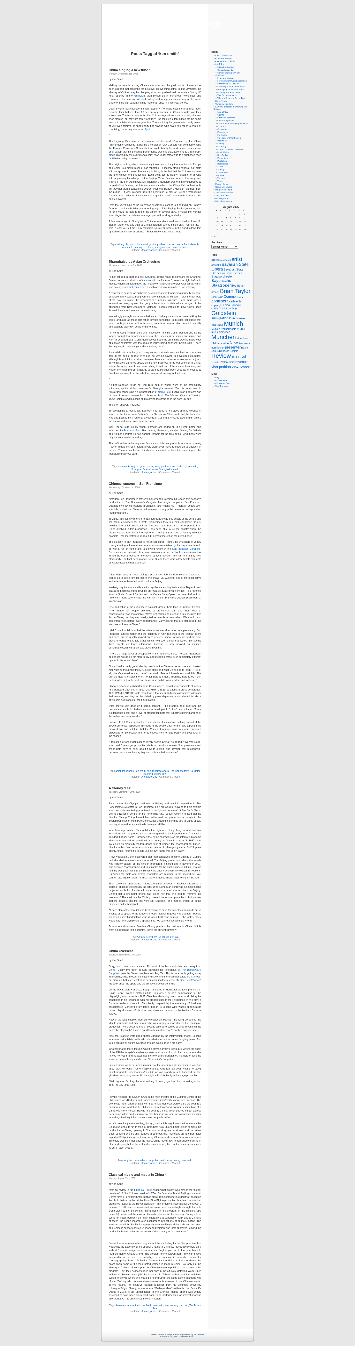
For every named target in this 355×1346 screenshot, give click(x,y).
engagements (219, 308)
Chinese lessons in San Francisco (135, 483)
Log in (218, 377)
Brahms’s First (132, 430)
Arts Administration (226, 67)
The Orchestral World (227, 95)
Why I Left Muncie (223, 201)
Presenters (222, 158)
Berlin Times (221, 101)
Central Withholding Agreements (232, 123)
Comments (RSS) (186, 1337)
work (246, 367)
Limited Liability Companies (230, 149)
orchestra (245, 343)
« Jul (213, 237)
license (240, 318)
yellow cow (160, 773)
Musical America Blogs (177, 23)
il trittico (181, 466)
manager (217, 324)
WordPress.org (222, 386)
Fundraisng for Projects (228, 84)
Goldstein (223, 313)
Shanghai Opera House (144, 469)
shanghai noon (162, 247)
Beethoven (238, 285)
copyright (216, 305)
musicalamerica (220, 332)
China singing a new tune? (129, 70)
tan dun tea (172, 936)
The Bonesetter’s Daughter (185, 771)
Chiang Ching (145, 936)
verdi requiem (180, 247)
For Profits (222, 135)
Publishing (222, 161)
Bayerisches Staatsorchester (226, 275)
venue (243, 362)
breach (215, 292)
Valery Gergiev (229, 362)
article (112, 155)
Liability (220, 143)
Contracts (221, 126)
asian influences (124, 771)
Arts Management (225, 120)
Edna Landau (232, 305)
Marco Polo (164, 392)
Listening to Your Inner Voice (231, 86)
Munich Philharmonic (223, 328)
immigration (219, 318)
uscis (216, 361)
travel (242, 356)
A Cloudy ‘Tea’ (120, 788)
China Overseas (121, 951)
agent (215, 259)
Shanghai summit (169, 469)
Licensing (221, 146)
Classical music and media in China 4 (138, 1174)
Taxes (220, 167)
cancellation (217, 297)
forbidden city (191, 244)
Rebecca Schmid (228, 351)
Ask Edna (219, 64)
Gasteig (232, 308)
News (235, 343)
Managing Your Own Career (230, 89)
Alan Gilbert (225, 260)
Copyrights (222, 129)
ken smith (127, 247)
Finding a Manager (226, 78)
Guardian (139, 95)
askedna (216, 265)
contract (218, 301)
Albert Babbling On (224, 58)
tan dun (184, 1305)
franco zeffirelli (143, 1305)
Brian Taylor (235, 291)
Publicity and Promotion (228, 92)
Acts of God (222, 112)
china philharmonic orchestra (166, 244)
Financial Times (143, 1190)
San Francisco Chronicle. (186, 548)
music (241, 328)
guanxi (112, 323)
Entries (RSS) (166, 1337)
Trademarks (222, 172)
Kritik (232, 318)
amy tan (128, 1160)
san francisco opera (158, 771)
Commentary (233, 296)
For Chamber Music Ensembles (232, 81)
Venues (221, 178)
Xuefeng (148, 773)
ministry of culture (143, 247)
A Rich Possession (224, 55)
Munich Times (221, 184)
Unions (220, 175)
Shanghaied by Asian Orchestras (134, 261)
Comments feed (222, 383)
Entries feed (221, 380)
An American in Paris (225, 61)
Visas (219, 181)
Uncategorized (149, 250)
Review (221, 355)
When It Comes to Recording (231, 98)
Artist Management (226, 118)
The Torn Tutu (222, 195)
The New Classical (224, 192)
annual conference (135, 287)
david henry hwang (169, 1160)
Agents (220, 115)
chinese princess (124, 1305)
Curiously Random (224, 104)
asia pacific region (128, 466)
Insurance (222, 141)
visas (237, 366)
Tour (234, 356)
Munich (233, 323)
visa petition (221, 367)
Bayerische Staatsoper (221, 282)
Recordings (222, 164)
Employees (222, 132)
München (223, 337)
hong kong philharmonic (162, 466)
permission (217, 347)
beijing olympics (125, 244)
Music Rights (223, 152)
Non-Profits (222, 155)
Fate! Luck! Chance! (189, 980)
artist (237, 259)
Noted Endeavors (223, 187)
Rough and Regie (223, 190)
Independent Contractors (229, 138)
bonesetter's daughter (146, 1160)
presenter (233, 347)
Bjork (148, 129)
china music (142, 244)
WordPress (199, 1334)
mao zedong (172, 1305)
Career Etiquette (225, 70)
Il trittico (146, 280)
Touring (220, 169)
